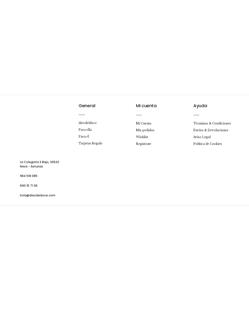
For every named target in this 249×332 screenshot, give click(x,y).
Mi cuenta (146, 106)
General (87, 106)
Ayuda (200, 106)
